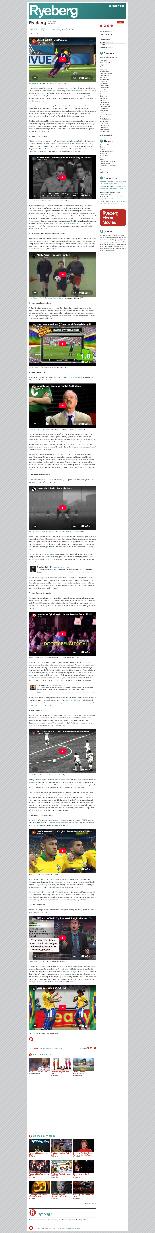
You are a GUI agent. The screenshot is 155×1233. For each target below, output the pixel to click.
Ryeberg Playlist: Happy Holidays (61, 1175)
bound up (88, 715)
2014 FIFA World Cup (70, 715)
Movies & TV (104, 155)
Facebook (101, 26)
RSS (112, 26)
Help (35, 1227)
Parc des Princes (81, 144)
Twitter (105, 26)
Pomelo (78, 1228)
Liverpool (50, 531)
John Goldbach (104, 79)
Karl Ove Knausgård (70, 971)
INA (30, 200)
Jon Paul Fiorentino (106, 67)
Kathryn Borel (104, 110)
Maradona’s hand (73, 223)
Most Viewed (105, 40)
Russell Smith (104, 85)
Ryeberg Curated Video (75, 11)
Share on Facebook (87, 1048)
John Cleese (45, 429)
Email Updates (106, 34)
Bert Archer (103, 94)
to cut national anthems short (57, 822)
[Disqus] (62, 1107)
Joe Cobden (103, 77)
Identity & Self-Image (106, 151)
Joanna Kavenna (105, 104)
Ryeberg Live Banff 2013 (81, 1175)
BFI (30, 531)
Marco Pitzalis (104, 88)
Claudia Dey (103, 81)
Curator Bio (52, 21)
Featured (45, 1048)
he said (77, 887)
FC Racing (46, 149)
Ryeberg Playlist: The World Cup (60, 1073)
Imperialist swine (35, 226)
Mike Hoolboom (104, 131)
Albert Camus (38, 141)
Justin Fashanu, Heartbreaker (80, 1073)
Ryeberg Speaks (53, 1048)
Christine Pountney (106, 115)
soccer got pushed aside (74, 700)
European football (74, 377)
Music (102, 157)
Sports (60, 1048)
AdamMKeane (33, 83)
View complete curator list (108, 57)
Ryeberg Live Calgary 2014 (38, 1154)
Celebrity (102, 147)
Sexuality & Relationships (108, 166)
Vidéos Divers (104, 172)
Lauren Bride (104, 121)
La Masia (40, 802)
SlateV (31, 367)
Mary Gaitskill (104, 65)
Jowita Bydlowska (105, 119)
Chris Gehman (104, 75)
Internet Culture (104, 153)
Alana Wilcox (104, 123)
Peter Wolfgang (104, 129)
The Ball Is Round (62, 892)
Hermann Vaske (34, 429)
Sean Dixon (103, 96)
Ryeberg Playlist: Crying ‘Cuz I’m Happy (60, 1196)
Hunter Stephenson (106, 73)
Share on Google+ (94, 1048)
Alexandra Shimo (105, 117)
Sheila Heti (103, 92)
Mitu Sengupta (104, 71)
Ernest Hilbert (104, 90)
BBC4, (31, 775)
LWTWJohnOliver (35, 961)
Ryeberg (55, 1075)
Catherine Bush (104, 125)
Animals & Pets (105, 145)
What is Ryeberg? (107, 32)
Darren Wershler (105, 106)
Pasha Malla (78, 1075)
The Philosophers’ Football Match (51, 298)
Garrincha (44, 775)
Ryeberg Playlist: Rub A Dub (61, 1154)
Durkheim (84, 894)
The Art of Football (76, 429)
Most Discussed (106, 42)
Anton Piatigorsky (105, 63)
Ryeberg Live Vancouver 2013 (83, 1196)
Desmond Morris (77, 90)
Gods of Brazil (54, 775)
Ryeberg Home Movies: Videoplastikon (38, 1196)
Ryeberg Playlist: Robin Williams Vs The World (83, 1154)
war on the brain (50, 90)
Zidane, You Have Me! (38, 1072)
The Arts (102, 170)
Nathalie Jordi (104, 100)
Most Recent (105, 44)
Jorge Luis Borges (42, 884)
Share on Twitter (91, 1048)
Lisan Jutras (103, 69)
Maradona (60, 779)
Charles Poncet (64, 141)
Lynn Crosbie (104, 108)
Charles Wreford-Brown (81, 444)
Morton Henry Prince (48, 554)
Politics (102, 159)
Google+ (108, 26)
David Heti (103, 113)
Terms (55, 1227)
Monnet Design (65, 1228)
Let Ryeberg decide (106, 135)
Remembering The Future (107, 161)
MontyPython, (33, 298)
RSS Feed (52, 1214)
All (41, 1048)
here (85, 1220)
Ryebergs (51, 23)
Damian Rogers (104, 98)
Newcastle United (39, 531)
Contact (48, 1227)
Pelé (30, 725)
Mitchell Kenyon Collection (69, 531)
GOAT (71, 723)
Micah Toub (103, 83)
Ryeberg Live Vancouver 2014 (39, 1175)
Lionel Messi (33, 792)
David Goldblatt (34, 892)
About (41, 1227)
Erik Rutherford (35, 1073)
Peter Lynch (103, 60)
